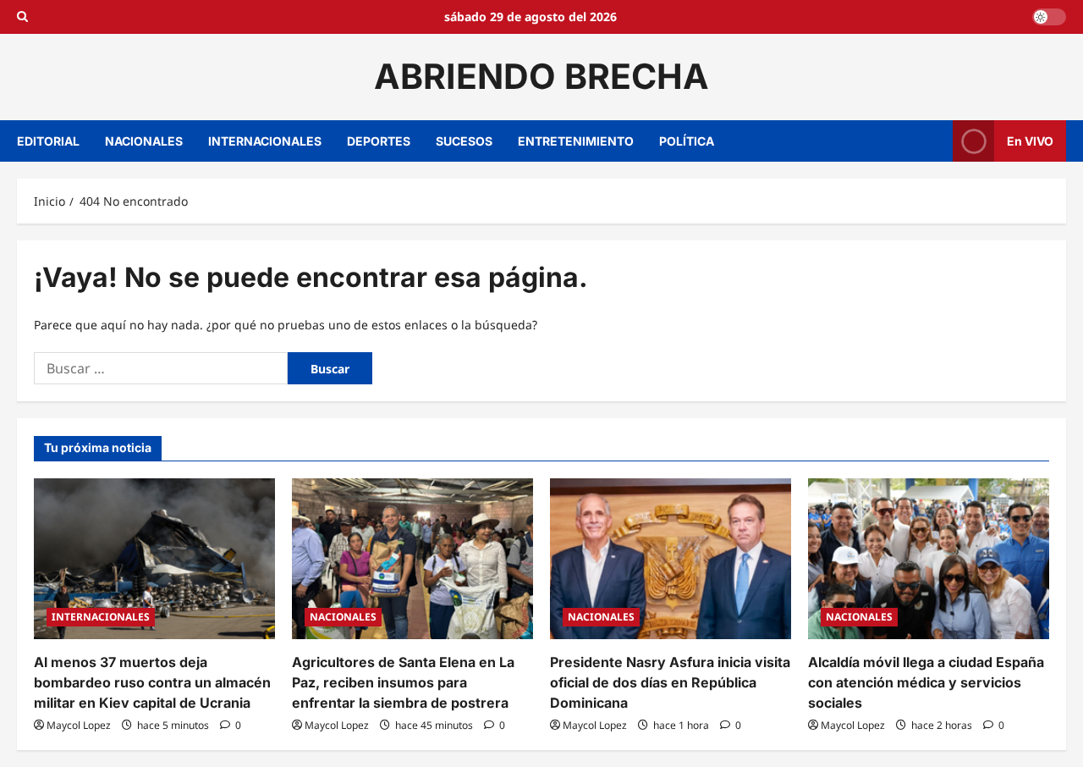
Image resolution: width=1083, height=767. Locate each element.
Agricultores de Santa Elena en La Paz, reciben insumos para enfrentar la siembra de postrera (403, 682)
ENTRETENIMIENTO (576, 141)
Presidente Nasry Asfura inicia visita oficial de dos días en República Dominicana (670, 682)
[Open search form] (22, 17)
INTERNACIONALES (265, 141)
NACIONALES (144, 141)
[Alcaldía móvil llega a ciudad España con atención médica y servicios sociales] (928, 558)
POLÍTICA (686, 141)
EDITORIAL (48, 141)
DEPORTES (378, 141)
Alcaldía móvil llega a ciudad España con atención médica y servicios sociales (926, 682)
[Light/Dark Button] (1049, 16)
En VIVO (1030, 140)
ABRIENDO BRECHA (541, 76)
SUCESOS (464, 141)
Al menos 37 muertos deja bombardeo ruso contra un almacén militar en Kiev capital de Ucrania (152, 682)
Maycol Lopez (79, 725)
